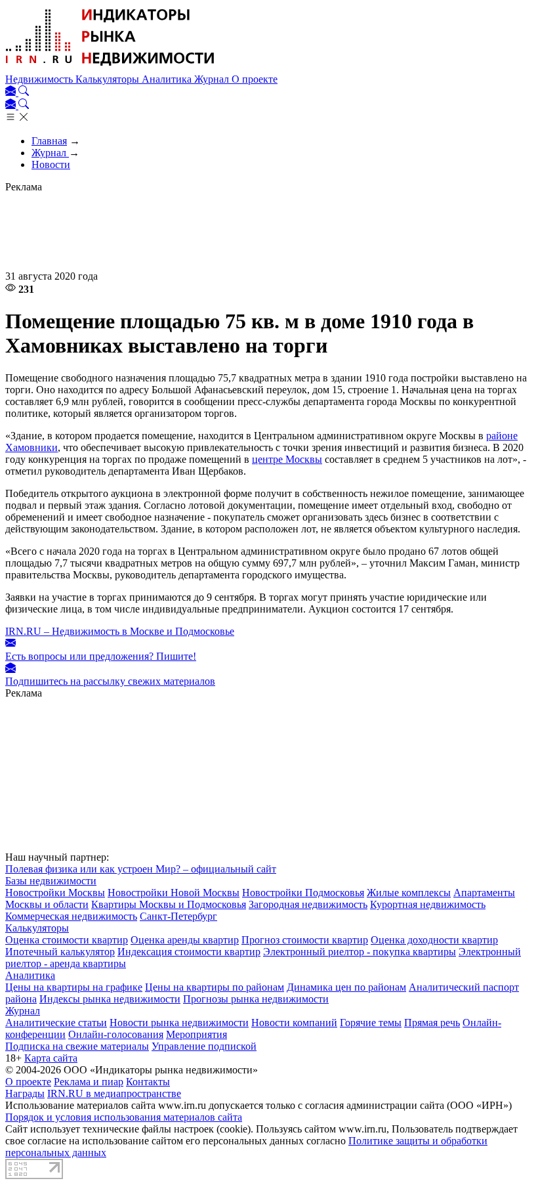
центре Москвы (287, 459)
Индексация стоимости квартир (188, 951)
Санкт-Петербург (178, 916)
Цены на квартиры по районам (214, 987)
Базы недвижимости (50, 880)
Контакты (148, 1081)
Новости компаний (294, 1022)
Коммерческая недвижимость (71, 916)
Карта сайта (50, 1058)
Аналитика (168, 79)
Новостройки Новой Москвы (173, 892)
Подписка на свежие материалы (77, 1046)
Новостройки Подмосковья (303, 892)
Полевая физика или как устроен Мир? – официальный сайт (140, 868)
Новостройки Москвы (55, 892)
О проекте (255, 79)
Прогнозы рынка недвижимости (256, 998)
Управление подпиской (204, 1046)
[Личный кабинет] (11, 92)
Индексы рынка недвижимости (109, 998)
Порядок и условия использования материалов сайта (123, 1117)
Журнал (213, 79)
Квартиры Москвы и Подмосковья (168, 904)
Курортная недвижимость (428, 904)
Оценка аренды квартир (185, 939)
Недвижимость (40, 79)
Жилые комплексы (409, 892)
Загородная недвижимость (308, 904)
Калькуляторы (108, 79)
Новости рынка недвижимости (179, 1022)
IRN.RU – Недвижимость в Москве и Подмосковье (119, 631)
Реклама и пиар (88, 1081)
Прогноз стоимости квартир (304, 939)
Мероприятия (196, 1034)
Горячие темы (371, 1022)
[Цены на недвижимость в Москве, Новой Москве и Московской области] (110, 67)
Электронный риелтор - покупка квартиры (359, 951)
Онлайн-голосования (115, 1034)
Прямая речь (432, 1022)
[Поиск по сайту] (23, 92)
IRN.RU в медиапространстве (114, 1093)
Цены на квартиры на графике (73, 987)
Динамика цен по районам (346, 987)
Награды (25, 1093)
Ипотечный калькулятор (60, 951)
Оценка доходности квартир (434, 939)
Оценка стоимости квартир (66, 939)
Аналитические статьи (56, 1022)
